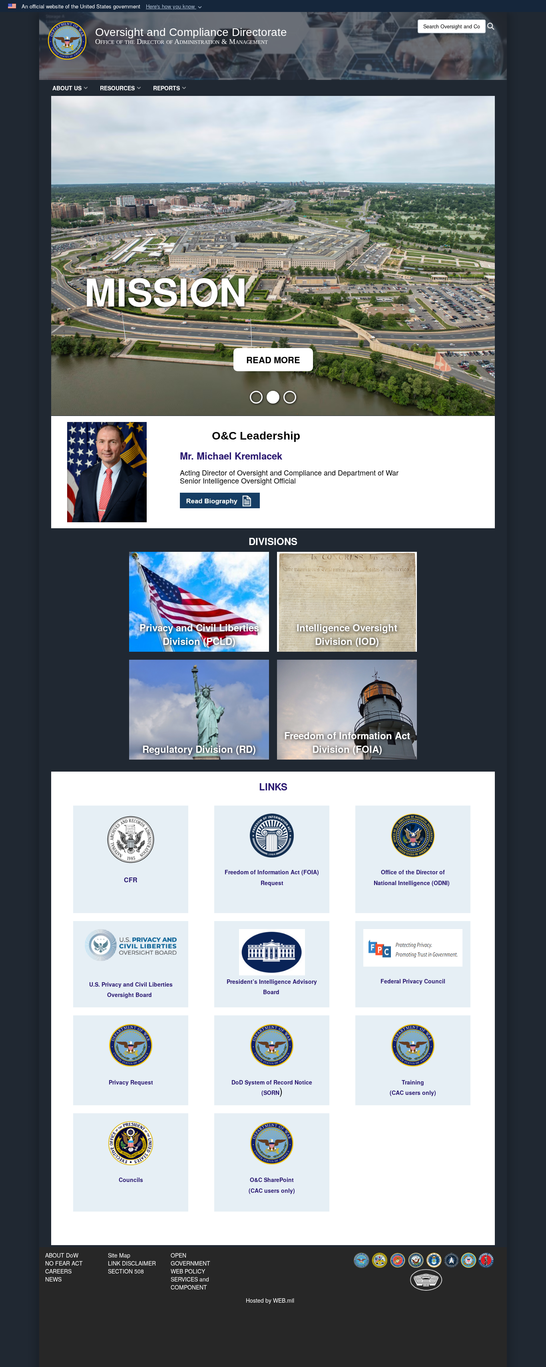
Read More (76, 359)
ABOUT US (67, 88)
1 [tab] (256, 399)
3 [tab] (289, 399)
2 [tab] (273, 399)
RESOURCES (117, 88)
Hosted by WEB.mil (270, 1300)
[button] (174, 6)
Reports (166, 88)
